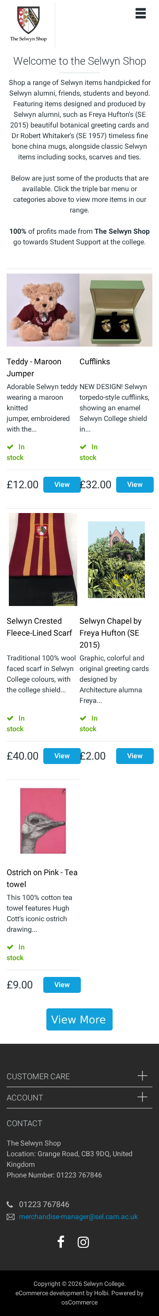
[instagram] (83, 1242)
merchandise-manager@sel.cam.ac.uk (78, 1216)
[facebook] (60, 1242)
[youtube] (102, 1245)
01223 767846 (44, 1204)
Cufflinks (95, 361)
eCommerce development (50, 1293)
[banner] (79, 1019)
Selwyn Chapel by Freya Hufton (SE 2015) (111, 632)
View (62, 484)
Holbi (101, 1293)
